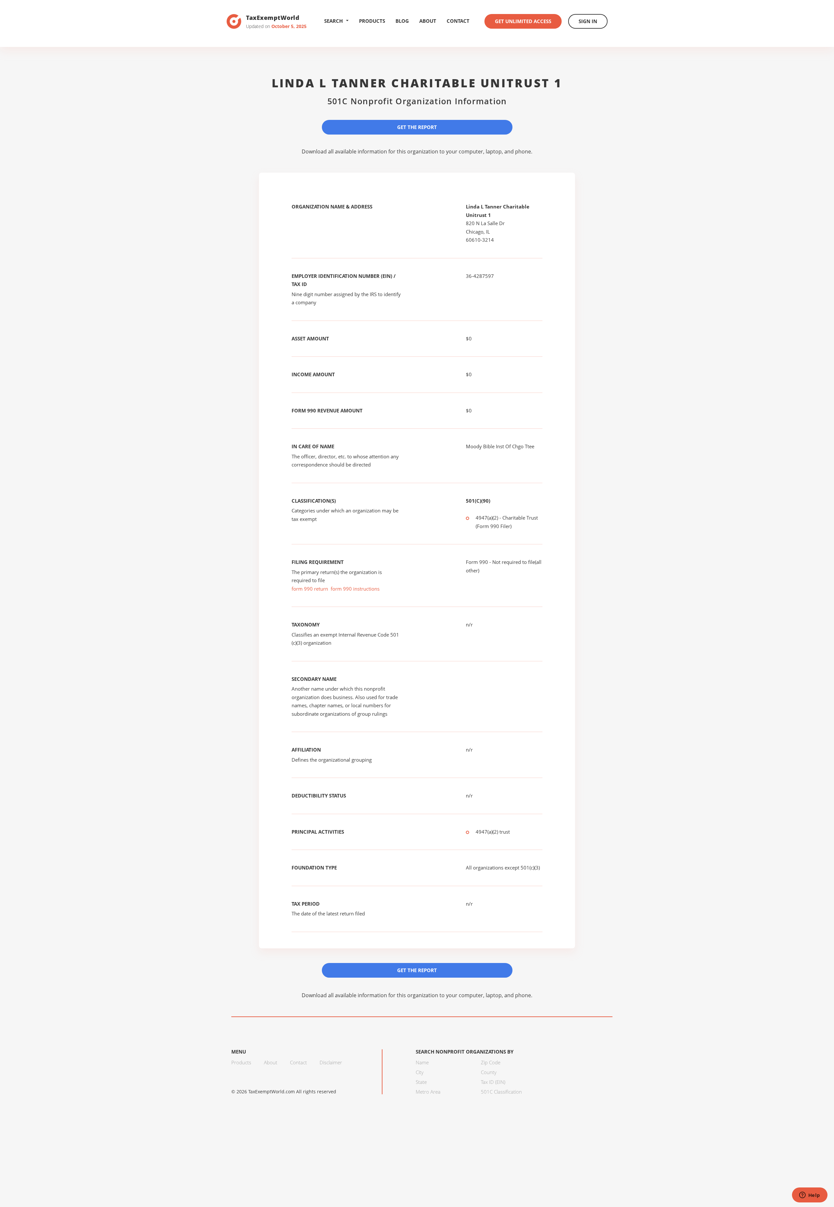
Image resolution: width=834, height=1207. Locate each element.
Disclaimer (331, 1062)
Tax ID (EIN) (493, 1082)
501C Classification (501, 1091)
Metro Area (428, 1091)
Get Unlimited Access (523, 21)
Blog (402, 21)
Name (422, 1062)
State (421, 1082)
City (420, 1072)
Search (333, 21)
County (488, 1072)
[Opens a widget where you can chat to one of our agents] (809, 1195)
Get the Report (417, 127)
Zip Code (490, 1062)
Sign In (588, 21)
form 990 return (310, 588)
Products (372, 21)
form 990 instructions (355, 588)
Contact (458, 21)
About (427, 21)
